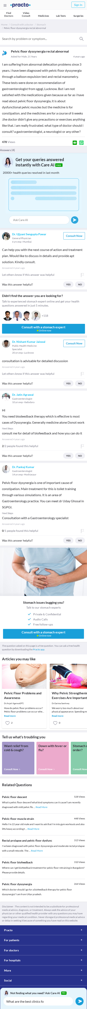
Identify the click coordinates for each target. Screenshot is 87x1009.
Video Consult (26, 14)
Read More (41, 807)
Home (4, 24)
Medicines (43, 15)
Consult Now (74, 235)
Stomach (41, 24)
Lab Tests (61, 15)
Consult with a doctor (22, 24)
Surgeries (78, 15)
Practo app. (39, 649)
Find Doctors (8, 14)
